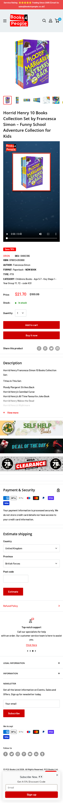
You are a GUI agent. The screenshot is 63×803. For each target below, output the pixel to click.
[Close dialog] (57, 775)
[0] (57, 21)
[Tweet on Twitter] (51, 348)
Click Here (31, 644)
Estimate (13, 591)
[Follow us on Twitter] (11, 754)
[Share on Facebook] (39, 348)
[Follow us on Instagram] (18, 754)
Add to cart (31, 324)
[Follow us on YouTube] (30, 754)
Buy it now (31, 335)
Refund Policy (10, 605)
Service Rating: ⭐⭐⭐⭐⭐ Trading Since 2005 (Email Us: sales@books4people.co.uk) (31, 4)
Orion (6, 256)
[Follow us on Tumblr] (42, 754)
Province (8, 556)
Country (7, 541)
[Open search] (44, 20)
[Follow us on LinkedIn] (36, 754)
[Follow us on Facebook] (5, 754)
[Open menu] (4, 21)
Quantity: (8, 313)
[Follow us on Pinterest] (24, 754)
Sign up (31, 794)
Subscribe (14, 713)
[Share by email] (57, 348)
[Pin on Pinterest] (45, 348)
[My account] (50, 20)
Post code (8, 571)
